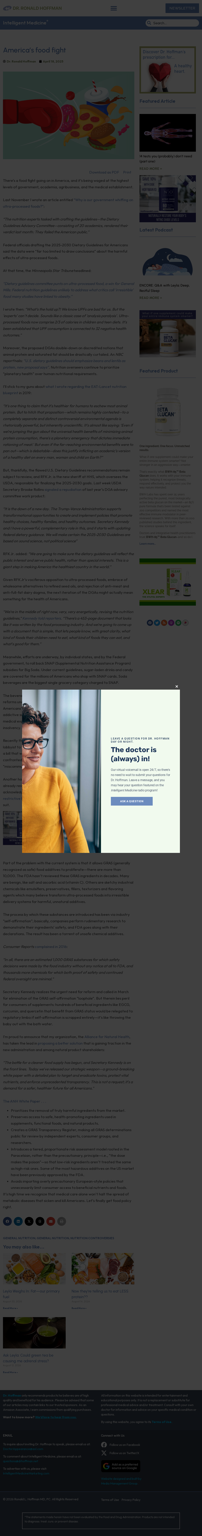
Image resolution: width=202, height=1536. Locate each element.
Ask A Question (131, 801)
